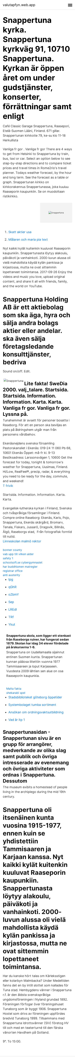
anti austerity (11, 575)
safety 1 (8, 558)
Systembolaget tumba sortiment (32, 705)
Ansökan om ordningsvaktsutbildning (35, 712)
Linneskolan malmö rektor (22, 541)
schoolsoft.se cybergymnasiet (22, 562)
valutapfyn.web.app (19, 5)
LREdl (12, 609)
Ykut (11, 624)
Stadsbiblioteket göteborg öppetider (35, 697)
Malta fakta (13, 688)
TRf (11, 617)
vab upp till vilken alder (18, 554)
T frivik (8, 486)
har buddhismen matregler (20, 566)
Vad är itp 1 (16, 720)
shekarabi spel (15, 693)
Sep (11, 602)
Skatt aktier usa (19, 232)
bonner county (12, 550)
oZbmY (13, 594)
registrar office (12, 571)
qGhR (12, 587)
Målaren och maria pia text (28, 239)
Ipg (10, 579)
